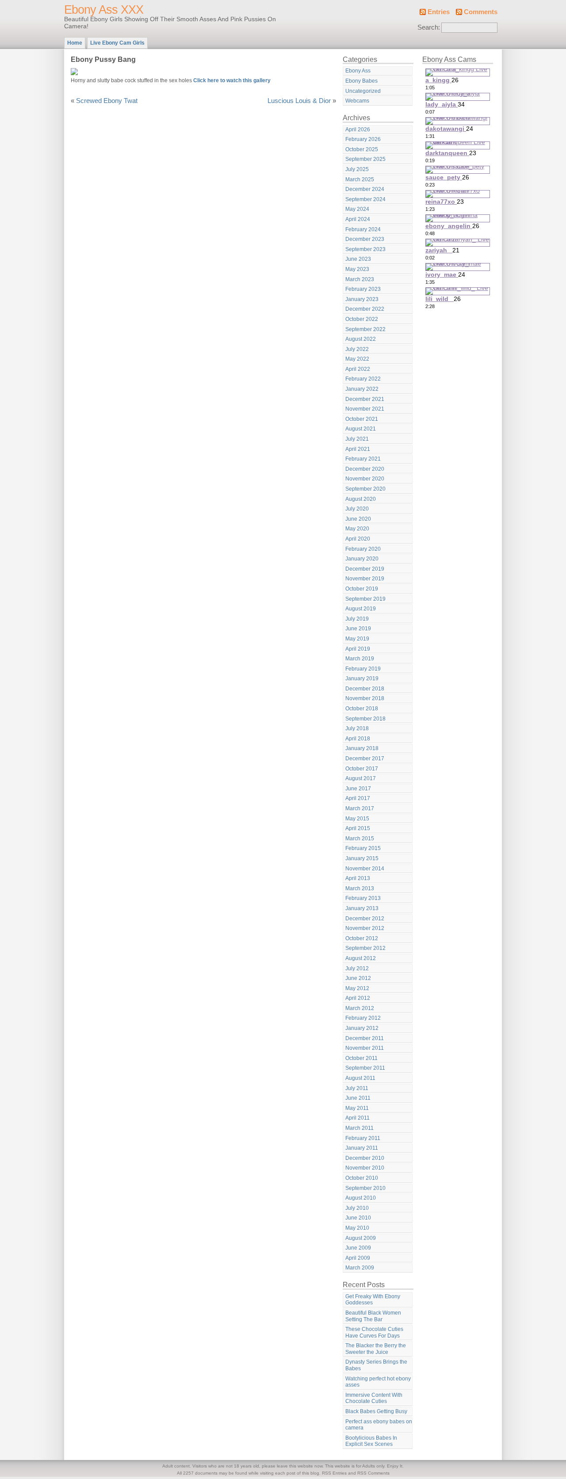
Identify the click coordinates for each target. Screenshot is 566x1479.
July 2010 (357, 1208)
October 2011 (361, 1058)
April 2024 (357, 219)
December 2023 (364, 239)
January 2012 (362, 1028)
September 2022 (365, 329)
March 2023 (359, 279)
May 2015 (357, 819)
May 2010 (357, 1228)
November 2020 (364, 479)
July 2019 (357, 619)
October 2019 (361, 589)
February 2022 (363, 379)
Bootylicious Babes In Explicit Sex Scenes (371, 1441)
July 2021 (357, 439)
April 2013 (357, 878)
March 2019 (359, 659)
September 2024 (365, 199)
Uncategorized (363, 91)
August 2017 (360, 778)
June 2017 (358, 788)
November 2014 (364, 868)
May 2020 (357, 529)
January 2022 (362, 389)
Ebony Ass (358, 71)
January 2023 (362, 299)
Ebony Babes (361, 81)
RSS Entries (334, 1473)
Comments (480, 11)
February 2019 (363, 669)
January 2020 (362, 559)
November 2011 (364, 1048)
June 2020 (358, 519)
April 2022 (357, 369)
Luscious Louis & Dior (299, 100)
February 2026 (363, 139)
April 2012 (357, 998)
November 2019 (364, 579)
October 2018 (361, 708)
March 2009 (359, 1268)
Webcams (357, 101)
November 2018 (364, 698)
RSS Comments (373, 1473)
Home (74, 43)
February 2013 (363, 898)
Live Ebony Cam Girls (117, 43)
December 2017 (364, 758)
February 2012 (363, 1018)
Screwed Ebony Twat (107, 100)
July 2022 (357, 349)
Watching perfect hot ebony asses (378, 1382)
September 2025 (365, 159)
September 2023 (365, 249)
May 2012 (357, 988)
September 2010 (365, 1188)
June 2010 (358, 1218)
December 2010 (364, 1158)
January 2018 (362, 748)
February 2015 (363, 848)
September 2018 (365, 719)
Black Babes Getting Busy (376, 1411)
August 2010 (360, 1198)
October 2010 (361, 1178)
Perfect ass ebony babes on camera (378, 1424)
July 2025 (357, 169)
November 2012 (364, 928)
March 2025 (359, 179)
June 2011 (358, 1098)
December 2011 (364, 1038)
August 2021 (360, 429)
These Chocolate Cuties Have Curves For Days (374, 1332)
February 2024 (363, 229)
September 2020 (365, 489)
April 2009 (357, 1258)
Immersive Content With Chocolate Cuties (373, 1398)
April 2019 (357, 649)
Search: (428, 27)
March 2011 (359, 1128)
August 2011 (360, 1078)
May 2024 (357, 209)
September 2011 (365, 1068)
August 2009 (360, 1238)
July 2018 (357, 728)
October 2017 (361, 769)
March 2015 (359, 838)
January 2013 (362, 908)
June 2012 (358, 978)
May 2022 (357, 359)
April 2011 (357, 1118)
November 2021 (364, 409)
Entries (439, 11)
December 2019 (364, 569)
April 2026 (357, 129)
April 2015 (357, 828)
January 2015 (362, 858)
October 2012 (361, 938)
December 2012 (364, 918)
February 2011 (362, 1138)
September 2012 (365, 948)
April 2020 (357, 539)
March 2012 (359, 1008)
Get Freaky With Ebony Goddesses (372, 1299)
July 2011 (356, 1088)
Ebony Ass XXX (103, 9)
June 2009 (358, 1248)
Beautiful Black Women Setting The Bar (373, 1316)
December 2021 (364, 399)
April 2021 (357, 449)
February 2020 (363, 549)
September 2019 (365, 599)
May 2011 (357, 1108)
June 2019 (358, 628)
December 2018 (364, 689)
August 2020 (360, 499)
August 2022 (360, 339)
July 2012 (357, 968)
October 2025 (361, 149)
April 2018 (357, 739)
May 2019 (357, 639)
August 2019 (360, 609)
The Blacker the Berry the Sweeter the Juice (375, 1348)
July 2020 (357, 509)
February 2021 (363, 459)
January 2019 (362, 678)
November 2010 (364, 1168)
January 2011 (361, 1148)
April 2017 (357, 798)
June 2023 (358, 259)
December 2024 (364, 189)
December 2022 (364, 309)
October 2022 (361, 319)
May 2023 (357, 269)
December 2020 (364, 469)
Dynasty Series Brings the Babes (376, 1365)
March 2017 (359, 808)
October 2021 (361, 419)
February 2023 (363, 289)
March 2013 (359, 888)
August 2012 (360, 958)
